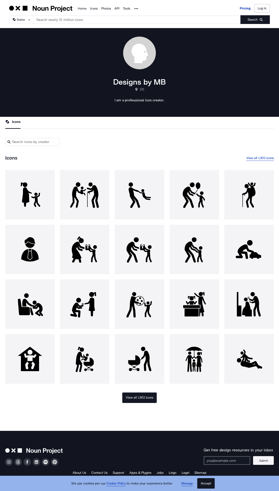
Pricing (245, 8)
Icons (94, 8)
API (116, 8)
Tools (126, 8)
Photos (106, 8)
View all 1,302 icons (260, 158)
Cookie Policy (116, 483)
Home (82, 8)
